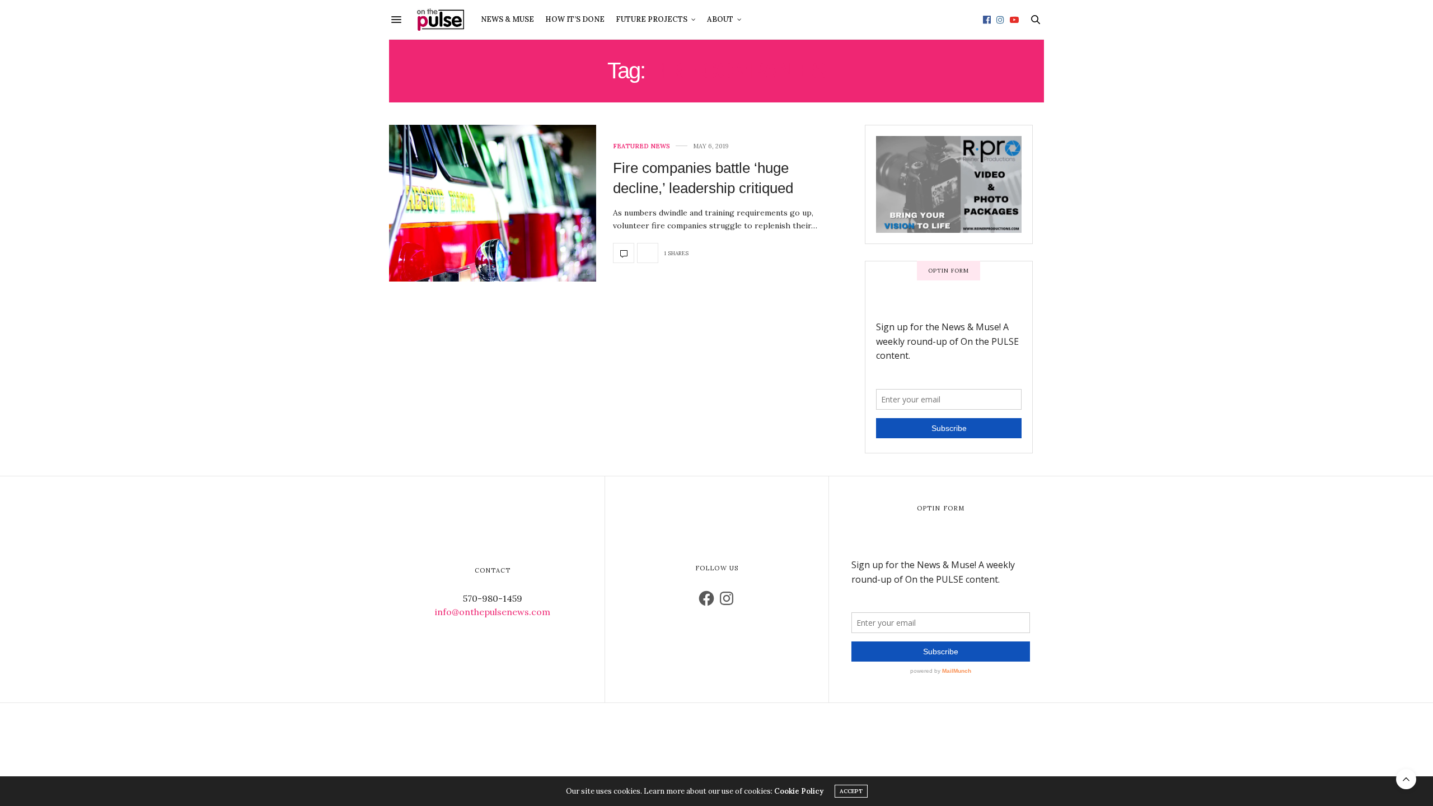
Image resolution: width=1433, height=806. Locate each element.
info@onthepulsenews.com (492, 611)
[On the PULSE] (440, 19)
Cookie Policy (798, 791)
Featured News (641, 146)
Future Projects (651, 19)
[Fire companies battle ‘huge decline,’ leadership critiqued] (492, 203)
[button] (492, 203)
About (720, 19)
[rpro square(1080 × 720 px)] (949, 184)
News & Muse (507, 19)
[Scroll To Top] (1406, 779)
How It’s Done (575, 19)
